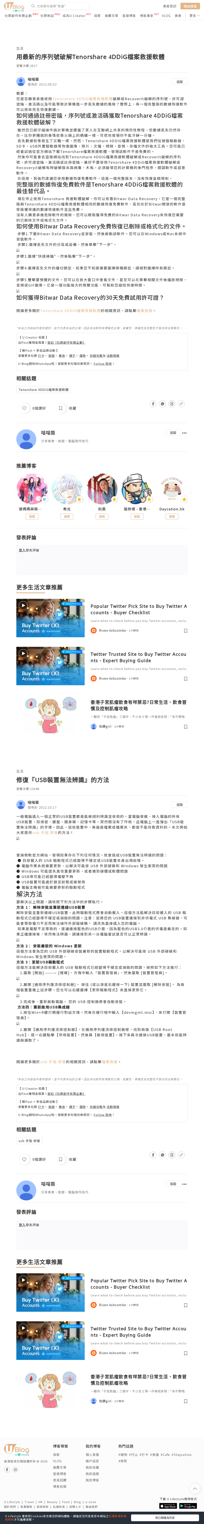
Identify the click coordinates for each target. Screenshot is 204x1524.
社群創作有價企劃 (18, 15)
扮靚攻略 (96, 355)
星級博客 (129, 15)
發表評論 (29, 550)
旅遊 (51, 355)
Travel (31, 1502)
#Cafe (165, 1454)
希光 (67, 509)
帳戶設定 (92, 1460)
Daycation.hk (172, 509)
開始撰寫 (190, 6)
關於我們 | (12, 1507)
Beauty (54, 1502)
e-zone (91, 1502)
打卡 (41, 355)
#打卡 (143, 1454)
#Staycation (182, 1454)
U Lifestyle (14, 1502)
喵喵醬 (33, 79)
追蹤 (180, 81)
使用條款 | (45, 1507)
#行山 (133, 1454)
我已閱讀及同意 (165, 1518)
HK (42, 1502)
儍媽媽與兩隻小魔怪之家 (32, 509)
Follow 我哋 (103, 363)
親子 (72, 355)
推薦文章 (111, 15)
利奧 (102, 509)
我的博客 (92, 1480)
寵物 (82, 355)
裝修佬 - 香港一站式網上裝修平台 (137, 509)
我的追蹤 (92, 1473)
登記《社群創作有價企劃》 (66, 342)
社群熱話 (47, 15)
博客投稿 (60, 1486)
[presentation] (16, 490)
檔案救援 (145, 310)
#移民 (122, 1460)
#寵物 (122, 1454)
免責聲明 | (28, 1507)
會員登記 (170, 6)
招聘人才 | (77, 1507)
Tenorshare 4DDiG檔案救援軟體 (82, 98)
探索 (97, 15)
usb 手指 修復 (45, 832)
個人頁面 (92, 1454)
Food (68, 1502)
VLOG (166, 15)
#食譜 (154, 1454)
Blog (79, 1502)
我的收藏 (92, 1467)
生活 (20, 48)
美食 (178, 15)
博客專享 (146, 15)
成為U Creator (74, 15)
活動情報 (113, 355)
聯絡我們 (92, 1507)
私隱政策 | (61, 1507)
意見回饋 (60, 1480)
